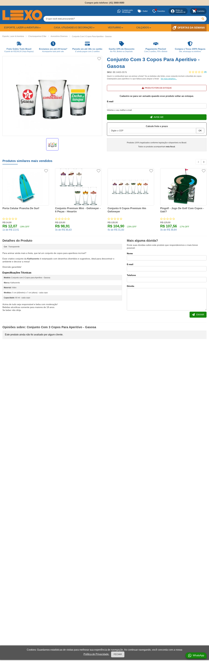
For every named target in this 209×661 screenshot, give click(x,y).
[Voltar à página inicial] (22, 15)
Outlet (145, 11)
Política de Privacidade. (96, 654)
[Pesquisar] (203, 19)
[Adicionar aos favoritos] (99, 59)
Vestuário (114, 27)
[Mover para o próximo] (204, 162)
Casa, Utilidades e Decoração (73, 27)
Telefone (131, 275)
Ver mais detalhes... (169, 79)
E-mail (110, 101)
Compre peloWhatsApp (127, 11)
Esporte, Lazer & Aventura (21, 27)
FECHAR (118, 654)
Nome (130, 253)
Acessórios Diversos (59, 36)
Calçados (142, 27)
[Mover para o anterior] (198, 162)
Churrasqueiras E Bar (37, 36)
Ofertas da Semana (191, 27)
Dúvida (130, 286)
